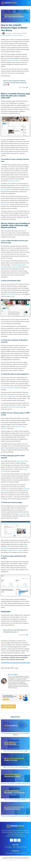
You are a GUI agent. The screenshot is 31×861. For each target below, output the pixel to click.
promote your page (23, 514)
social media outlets (22, 461)
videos (5, 647)
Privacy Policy (17, 853)
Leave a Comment (18, 35)
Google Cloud (14, 267)
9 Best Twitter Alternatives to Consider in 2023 (15, 751)
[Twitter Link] (15, 840)
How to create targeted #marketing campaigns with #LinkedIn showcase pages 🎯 (14, 83)
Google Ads (4, 267)
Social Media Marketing (7, 35)
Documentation (8, 847)
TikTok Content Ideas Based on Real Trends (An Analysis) (15, 816)
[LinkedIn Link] (19, 840)
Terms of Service (9, 853)
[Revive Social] (9, 3)
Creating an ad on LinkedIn (14, 550)
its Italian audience (14, 181)
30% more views (10, 294)
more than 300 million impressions (10, 387)
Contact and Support (21, 847)
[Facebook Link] (11, 840)
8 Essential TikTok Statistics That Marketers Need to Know (15, 783)
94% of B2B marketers (13, 60)
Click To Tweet (22, 87)
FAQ (14, 847)
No (18, 668)
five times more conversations (14, 407)
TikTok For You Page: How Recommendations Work (15, 767)
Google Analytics (21, 265)
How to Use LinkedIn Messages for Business (15, 799)
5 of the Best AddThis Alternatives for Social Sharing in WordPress (15, 734)
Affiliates (24, 853)
